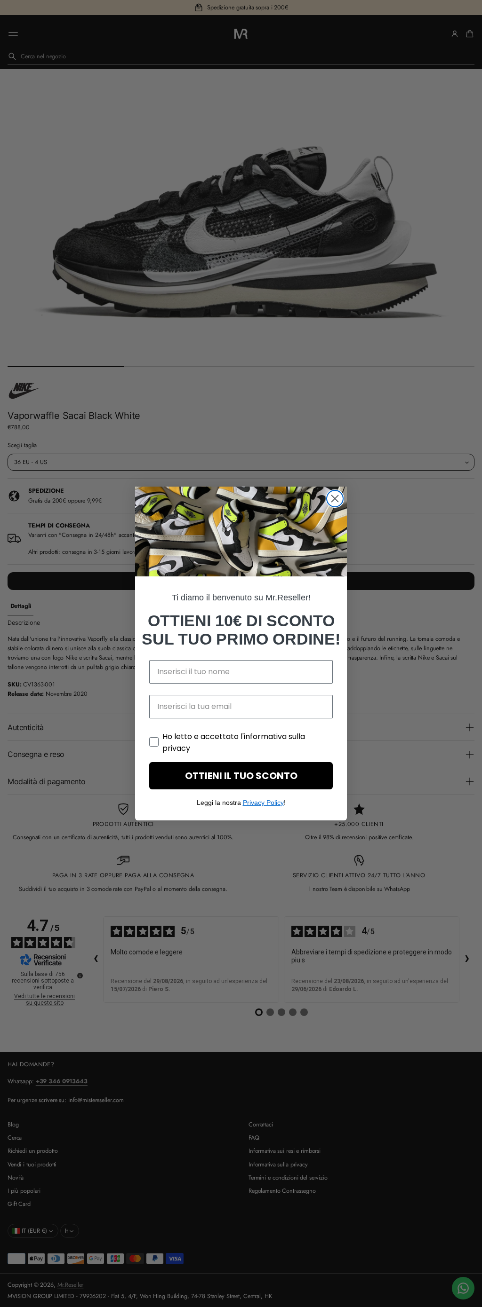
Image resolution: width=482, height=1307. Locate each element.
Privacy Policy (263, 802)
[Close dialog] (335, 498)
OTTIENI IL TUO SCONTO (241, 775)
